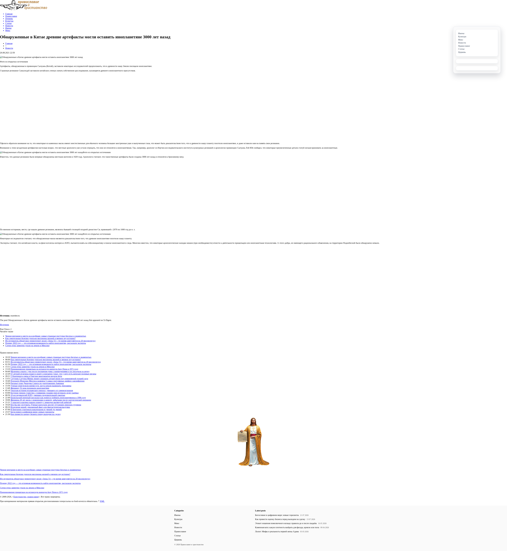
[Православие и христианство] (23, 10)
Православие (180, 531)
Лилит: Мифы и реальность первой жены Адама (277, 531)
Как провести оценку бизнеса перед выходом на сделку (36, 414)
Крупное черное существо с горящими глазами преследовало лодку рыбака (45, 393)
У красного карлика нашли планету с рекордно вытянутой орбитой (41, 402)
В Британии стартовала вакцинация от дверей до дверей (36, 409)
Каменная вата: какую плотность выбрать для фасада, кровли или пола (287, 527)
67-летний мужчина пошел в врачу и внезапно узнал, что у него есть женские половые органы (53, 374)
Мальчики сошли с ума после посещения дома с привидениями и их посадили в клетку (50, 371)
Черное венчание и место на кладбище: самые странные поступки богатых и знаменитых (45, 336)
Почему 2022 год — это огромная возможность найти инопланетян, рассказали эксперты (45, 343)
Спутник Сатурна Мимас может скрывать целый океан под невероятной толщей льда (49, 378)
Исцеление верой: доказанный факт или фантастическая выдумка (40, 407)
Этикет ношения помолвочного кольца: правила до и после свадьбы (286, 523)
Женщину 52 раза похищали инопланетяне (30, 388)
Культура (178, 519)
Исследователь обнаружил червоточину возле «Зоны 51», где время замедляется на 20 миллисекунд (50, 341)
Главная (8, 43)
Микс (176, 523)
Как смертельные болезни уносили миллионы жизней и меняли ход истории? (40, 338)
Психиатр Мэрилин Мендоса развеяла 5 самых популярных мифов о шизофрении (47, 381)
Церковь (178, 540)
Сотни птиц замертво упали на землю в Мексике (27, 345)
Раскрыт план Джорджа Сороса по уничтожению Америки (37, 383)
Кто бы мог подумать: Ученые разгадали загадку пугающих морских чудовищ (46, 405)
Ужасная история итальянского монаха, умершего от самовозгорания (42, 390)
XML (102, 501)
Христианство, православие (26, 497)
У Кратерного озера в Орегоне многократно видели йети (36, 376)
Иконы (177, 515)
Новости (9, 48)
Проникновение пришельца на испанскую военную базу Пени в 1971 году (44, 369)
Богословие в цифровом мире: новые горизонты (32, 412)
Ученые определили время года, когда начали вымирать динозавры (41, 386)
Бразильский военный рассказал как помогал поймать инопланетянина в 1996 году (48, 397)
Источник (4, 325)
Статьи (177, 535)
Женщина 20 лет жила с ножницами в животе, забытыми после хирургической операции (51, 400)
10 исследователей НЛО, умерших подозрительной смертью (38, 395)
